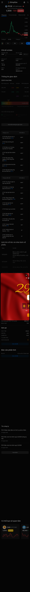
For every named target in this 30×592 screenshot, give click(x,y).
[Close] (26, 275)
